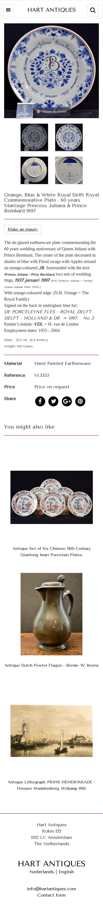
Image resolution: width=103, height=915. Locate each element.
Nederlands (41, 871)
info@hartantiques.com (51, 888)
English (66, 871)
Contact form (51, 895)
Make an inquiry (23, 229)
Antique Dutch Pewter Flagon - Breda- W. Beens (51, 665)
